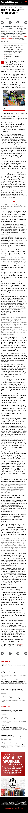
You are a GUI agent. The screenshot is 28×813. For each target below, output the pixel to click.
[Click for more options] (25, 24)
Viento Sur (21, 644)
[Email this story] (17, 24)
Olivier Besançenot (15, 7)
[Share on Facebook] (10, 24)
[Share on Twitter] (2, 24)
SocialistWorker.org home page (14, 809)
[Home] (11, 2)
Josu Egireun (11, 33)
